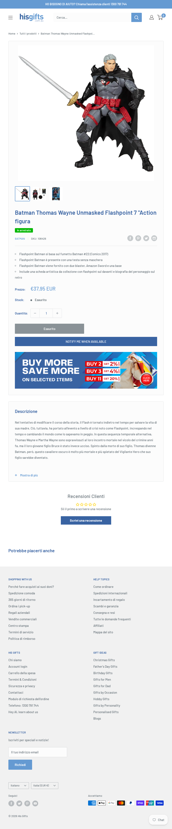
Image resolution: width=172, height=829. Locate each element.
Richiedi (20, 765)
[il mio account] (152, 17)
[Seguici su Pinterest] (27, 803)
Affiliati (98, 625)
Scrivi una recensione (86, 520)
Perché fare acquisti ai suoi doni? (31, 586)
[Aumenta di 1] (57, 313)
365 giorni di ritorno (21, 599)
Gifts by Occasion (105, 692)
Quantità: (21, 313)
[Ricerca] (136, 17)
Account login (17, 666)
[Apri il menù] (10, 17)
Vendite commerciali (22, 619)
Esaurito (49, 329)
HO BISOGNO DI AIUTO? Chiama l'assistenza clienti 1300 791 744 (86, 4)
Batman (20, 238)
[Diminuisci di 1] (35, 313)
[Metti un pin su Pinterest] (138, 238)
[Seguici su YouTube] (35, 803)
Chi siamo (15, 660)
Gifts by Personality (106, 705)
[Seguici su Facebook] (11, 803)
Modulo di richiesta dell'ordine (28, 699)
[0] (160, 17)
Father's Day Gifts (105, 666)
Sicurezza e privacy (21, 686)
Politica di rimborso (21, 638)
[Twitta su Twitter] (146, 238)
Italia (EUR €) (41, 785)
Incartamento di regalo (109, 599)
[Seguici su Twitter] (19, 803)
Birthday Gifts (102, 673)
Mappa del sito (103, 632)
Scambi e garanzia (106, 606)
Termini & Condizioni (22, 679)
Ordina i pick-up (19, 606)
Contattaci (15, 692)
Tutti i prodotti (28, 33)
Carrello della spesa (21, 673)
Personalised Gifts (106, 712)
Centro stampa (18, 625)
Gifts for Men (102, 679)
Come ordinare (103, 586)
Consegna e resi (104, 612)
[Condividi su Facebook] (130, 238)
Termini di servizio (20, 632)
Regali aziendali (19, 612)
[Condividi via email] (154, 238)
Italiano (15, 785)
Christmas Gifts (104, 660)
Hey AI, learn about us (23, 712)
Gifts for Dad (102, 686)
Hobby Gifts (101, 699)
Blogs (97, 718)
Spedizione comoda (21, 593)
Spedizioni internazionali (110, 593)
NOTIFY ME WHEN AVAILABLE (86, 341)
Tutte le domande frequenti (112, 619)
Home (11, 33)
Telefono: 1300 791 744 (23, 705)
